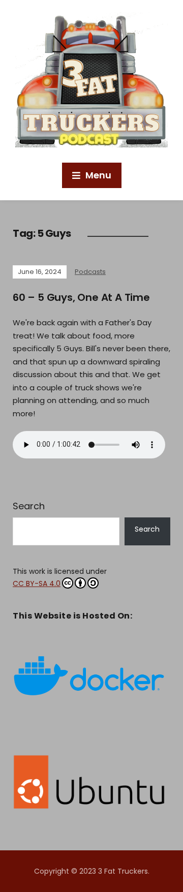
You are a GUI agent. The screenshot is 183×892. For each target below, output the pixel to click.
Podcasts (90, 271)
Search (29, 506)
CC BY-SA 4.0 (36, 583)
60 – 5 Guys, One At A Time (81, 297)
